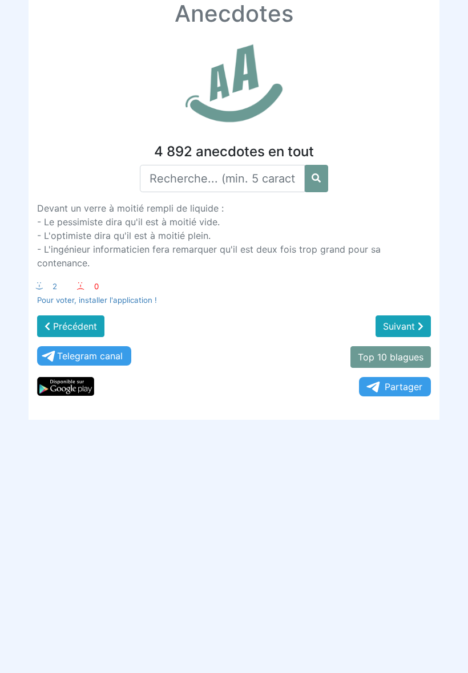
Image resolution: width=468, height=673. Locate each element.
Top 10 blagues (390, 357)
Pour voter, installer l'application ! (97, 300)
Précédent (73, 326)
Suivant (400, 326)
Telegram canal (90, 356)
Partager (403, 386)
